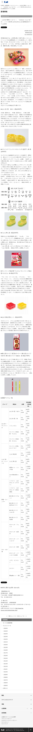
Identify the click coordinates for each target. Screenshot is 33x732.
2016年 (6, 655)
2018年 (6, 650)
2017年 (6, 652)
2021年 (6, 642)
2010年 (6, 671)
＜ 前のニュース (11, 616)
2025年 (6, 631)
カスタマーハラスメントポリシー (9, 720)
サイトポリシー (5, 722)
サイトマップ (5, 723)
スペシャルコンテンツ (7, 699)
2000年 (6, 685)
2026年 (6, 628)
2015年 (6, 658)
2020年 (6, 644)
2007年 (6, 680)
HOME (2, 5)
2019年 (6, 647)
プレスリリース (13, 5)
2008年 (6, 677)
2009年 (6, 674)
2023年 (6, 636)
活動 (3, 704)
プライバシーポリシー (7, 718)
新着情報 (7, 5)
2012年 (6, 666)
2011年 (6, 669)
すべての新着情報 (7, 623)
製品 (3, 695)
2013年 (6, 663)
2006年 (6, 682)
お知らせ (5, 688)
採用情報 (4, 712)
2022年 (6, 639)
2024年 (6, 633)
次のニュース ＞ (21, 616)
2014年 (6, 661)
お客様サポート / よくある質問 (9, 716)
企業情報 (4, 708)
